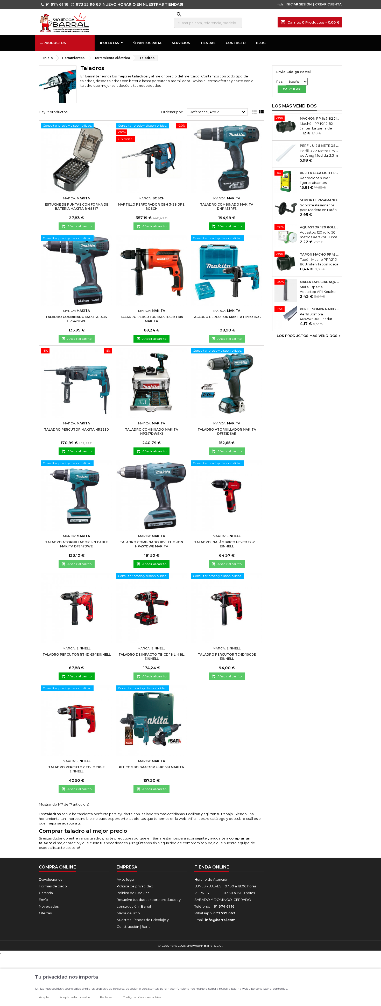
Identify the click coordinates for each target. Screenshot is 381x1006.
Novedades (49, 906)
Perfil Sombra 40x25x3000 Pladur (320, 309)
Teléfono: (214, 906)
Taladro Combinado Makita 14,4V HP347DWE (76, 319)
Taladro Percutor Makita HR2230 (76, 429)
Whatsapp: (214, 913)
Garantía (46, 893)
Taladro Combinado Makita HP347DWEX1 (151, 432)
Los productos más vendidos (309, 336)
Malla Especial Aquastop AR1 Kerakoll (320, 282)
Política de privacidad (135, 886)
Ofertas (45, 913)
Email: (215, 920)
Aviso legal (126, 879)
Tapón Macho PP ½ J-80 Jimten (320, 254)
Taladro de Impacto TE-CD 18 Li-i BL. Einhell (151, 657)
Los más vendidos (294, 106)
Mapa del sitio (128, 913)
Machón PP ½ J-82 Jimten (320, 118)
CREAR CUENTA (328, 4)
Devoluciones (50, 879)
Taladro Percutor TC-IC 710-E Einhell (76, 769)
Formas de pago (53, 886)
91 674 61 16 (56, 4)
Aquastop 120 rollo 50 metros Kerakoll (320, 227)
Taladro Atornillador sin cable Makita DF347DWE (76, 544)
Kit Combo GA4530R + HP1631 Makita (151, 767)
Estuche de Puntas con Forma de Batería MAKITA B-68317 (76, 206)
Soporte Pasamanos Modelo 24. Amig (320, 200)
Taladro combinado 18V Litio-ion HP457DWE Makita (151, 544)
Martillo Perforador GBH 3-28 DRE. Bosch (151, 206)
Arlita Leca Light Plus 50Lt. (320, 173)
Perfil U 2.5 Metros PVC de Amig (320, 145)
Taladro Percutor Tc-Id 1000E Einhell (227, 657)
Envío (43, 900)
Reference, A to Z (218, 112)
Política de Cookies (133, 893)
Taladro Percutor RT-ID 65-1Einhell (77, 654)
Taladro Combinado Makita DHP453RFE (226, 206)
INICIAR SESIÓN (299, 4)
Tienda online (211, 867)
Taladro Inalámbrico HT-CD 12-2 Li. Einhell (226, 544)
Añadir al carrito (76, 226)
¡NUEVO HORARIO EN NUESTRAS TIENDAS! (142, 4)
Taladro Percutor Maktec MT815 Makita (151, 319)
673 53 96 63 (88, 4)
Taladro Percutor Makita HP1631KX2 (227, 317)
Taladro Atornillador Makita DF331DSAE (226, 432)
